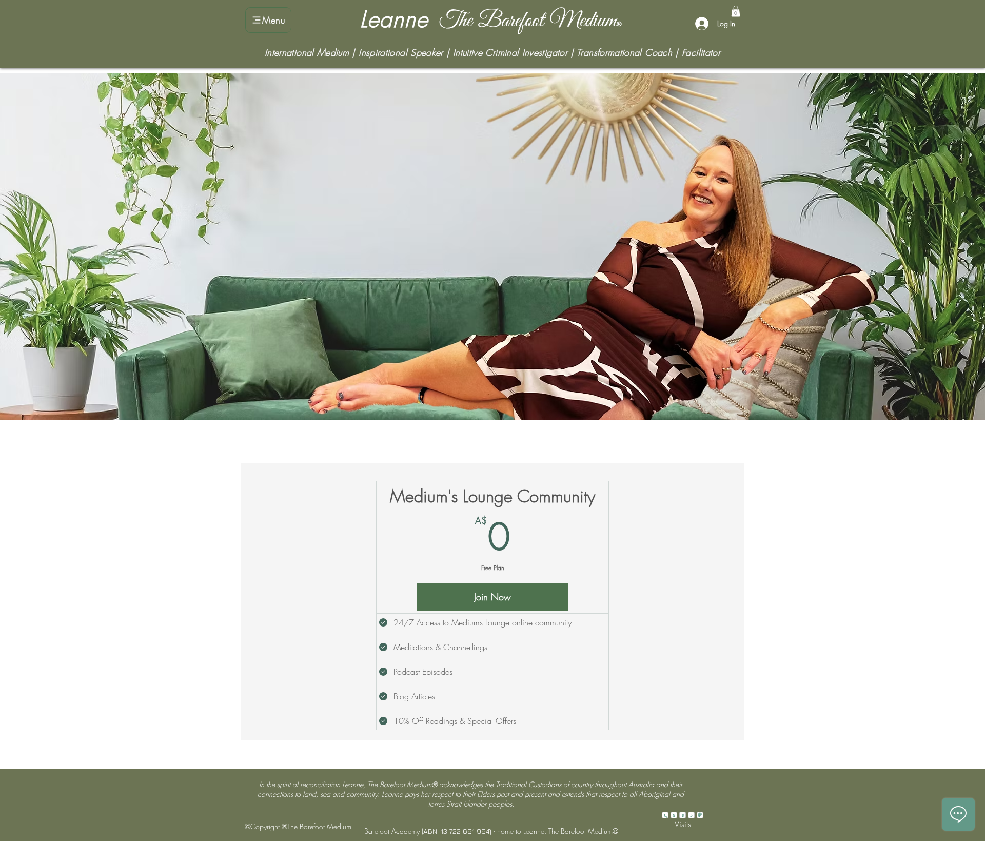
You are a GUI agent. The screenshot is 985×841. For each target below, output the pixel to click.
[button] (735, 11)
